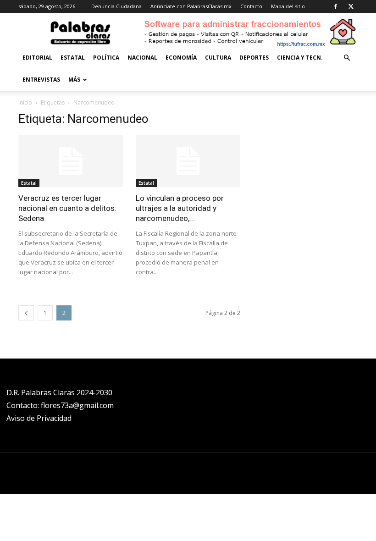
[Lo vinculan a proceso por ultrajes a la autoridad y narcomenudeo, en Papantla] (188, 161)
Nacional (142, 57)
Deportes (254, 57)
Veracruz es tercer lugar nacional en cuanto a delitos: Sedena (67, 208)
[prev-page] (26, 312)
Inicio (25, 102)
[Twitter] (351, 6)
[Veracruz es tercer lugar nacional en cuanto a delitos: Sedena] (70, 161)
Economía (181, 57)
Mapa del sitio (288, 6)
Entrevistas (41, 79)
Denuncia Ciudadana (116, 6)
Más (74, 79)
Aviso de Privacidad (39, 418)
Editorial (37, 57)
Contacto (251, 6)
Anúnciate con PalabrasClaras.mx (191, 6)
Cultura (218, 57)
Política (106, 57)
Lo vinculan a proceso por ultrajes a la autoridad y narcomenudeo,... (180, 208)
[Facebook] (336, 6)
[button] (347, 58)
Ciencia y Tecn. (300, 57)
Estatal (73, 57)
